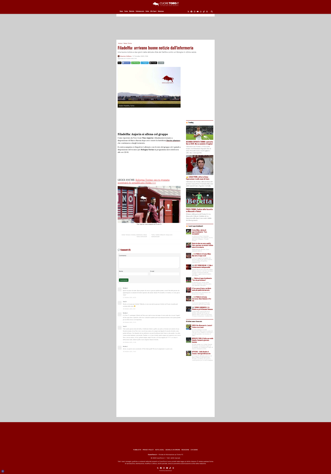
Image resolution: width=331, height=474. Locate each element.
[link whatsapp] (200, 11)
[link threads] (207, 11)
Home (121, 11)
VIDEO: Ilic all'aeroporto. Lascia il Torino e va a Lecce (202, 326)
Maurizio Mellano (126, 56)
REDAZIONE (185, 450)
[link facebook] (191, 11)
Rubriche (131, 11)
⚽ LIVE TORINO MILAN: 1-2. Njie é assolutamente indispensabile (202, 266)
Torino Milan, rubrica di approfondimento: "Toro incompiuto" (199, 232)
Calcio (147, 11)
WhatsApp (136, 62)
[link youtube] (197, 11)
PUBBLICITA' (137, 450)
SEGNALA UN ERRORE (172, 450)
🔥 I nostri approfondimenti (194, 226)
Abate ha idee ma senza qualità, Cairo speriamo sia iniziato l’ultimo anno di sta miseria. (202, 245)
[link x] (188, 11)
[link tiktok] (203, 11)
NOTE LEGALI (159, 450)
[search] (211, 11)
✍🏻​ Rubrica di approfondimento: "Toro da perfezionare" (202, 279)
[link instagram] (194, 11)
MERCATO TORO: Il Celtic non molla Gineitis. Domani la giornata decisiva (202, 340)
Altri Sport (153, 11)
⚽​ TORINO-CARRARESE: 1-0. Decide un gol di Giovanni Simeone (202, 308)
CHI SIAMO (194, 450)
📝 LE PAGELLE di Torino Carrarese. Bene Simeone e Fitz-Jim (202, 299)
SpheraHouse (168, 470)
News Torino (128, 43)
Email (161, 62)
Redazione (161, 11)
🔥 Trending (190, 122)
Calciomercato (140, 11)
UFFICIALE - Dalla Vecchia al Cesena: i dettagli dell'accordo (201, 352)
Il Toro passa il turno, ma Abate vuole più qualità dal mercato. (201, 289)
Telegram (145, 62)
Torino (126, 11)
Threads (154, 62)
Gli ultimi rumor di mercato (194, 321)
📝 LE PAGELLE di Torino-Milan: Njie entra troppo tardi (201, 255)
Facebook (127, 62)
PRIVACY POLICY (148, 450)
